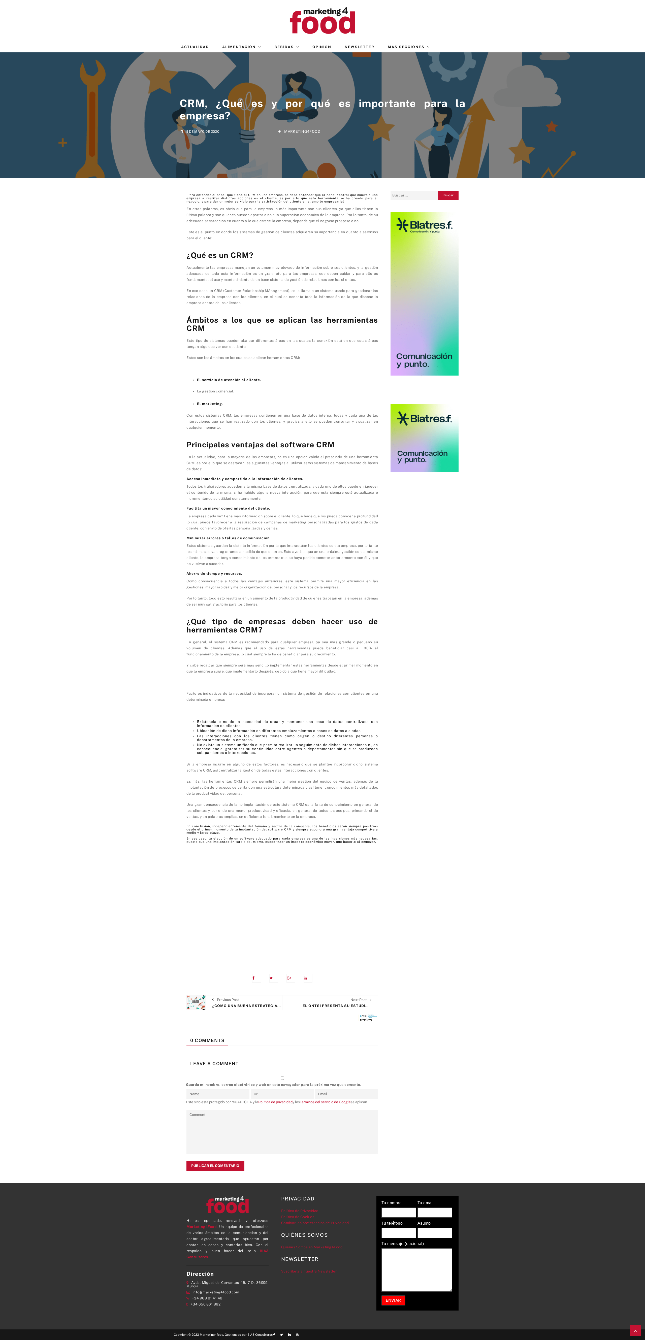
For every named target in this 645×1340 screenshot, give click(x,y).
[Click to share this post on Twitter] (273, 978)
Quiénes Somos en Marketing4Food (312, 1247)
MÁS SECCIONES (406, 47)
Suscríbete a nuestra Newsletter (309, 1271)
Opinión (321, 47)
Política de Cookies (297, 1217)
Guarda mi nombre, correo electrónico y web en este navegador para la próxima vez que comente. (274, 1085)
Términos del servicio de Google (325, 1102)
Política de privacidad (275, 1102)
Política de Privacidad (299, 1211)
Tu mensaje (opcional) (402, 1244)
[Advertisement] (282, 903)
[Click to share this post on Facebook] (256, 978)
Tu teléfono (392, 1223)
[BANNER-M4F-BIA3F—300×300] (425, 437)
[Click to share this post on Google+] (290, 978)
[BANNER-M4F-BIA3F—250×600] (425, 293)
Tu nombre (391, 1203)
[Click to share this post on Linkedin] (308, 978)
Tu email (425, 1203)
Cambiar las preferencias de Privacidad (315, 1223)
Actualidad (195, 47)
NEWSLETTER (359, 47)
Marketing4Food (302, 131)
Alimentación (239, 47)
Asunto (424, 1223)
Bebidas (284, 47)
